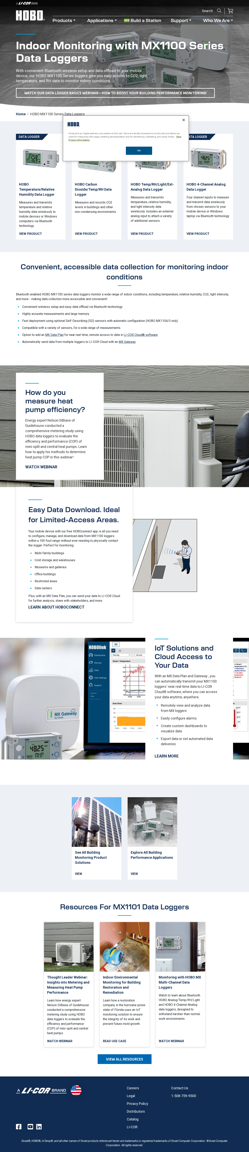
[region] (126, 138)
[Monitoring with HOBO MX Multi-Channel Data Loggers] (180, 984)
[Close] (183, 120)
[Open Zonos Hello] (76, 1090)
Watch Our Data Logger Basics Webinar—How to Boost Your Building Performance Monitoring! (115, 93)
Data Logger (29, 137)
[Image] (124, 3)
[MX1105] (208, 187)
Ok (138, 150)
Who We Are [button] (216, 20)
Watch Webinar (60, 426)
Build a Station (146, 20)
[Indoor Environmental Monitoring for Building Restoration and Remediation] (124, 984)
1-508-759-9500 (183, 1096)
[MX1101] (41, 187)
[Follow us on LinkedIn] (39, 1126)
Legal (131, 1096)
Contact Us (179, 1088)
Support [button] (179, 20)
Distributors (136, 1111)
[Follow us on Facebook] (18, 1126)
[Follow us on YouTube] (30, 1126)
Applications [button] (100, 20)
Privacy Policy (137, 1104)
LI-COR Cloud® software (141, 335)
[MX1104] (152, 187)
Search (219, 11)
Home (21, 114)
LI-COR (132, 1127)
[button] (230, 11)
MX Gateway (127, 342)
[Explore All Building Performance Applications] (152, 838)
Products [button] (62, 20)
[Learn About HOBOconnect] (74, 554)
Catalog (133, 1119)
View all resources (124, 1059)
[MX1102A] (96, 187)
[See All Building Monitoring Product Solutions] (96, 838)
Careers (133, 1088)
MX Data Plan (54, 335)
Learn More (189, 698)
